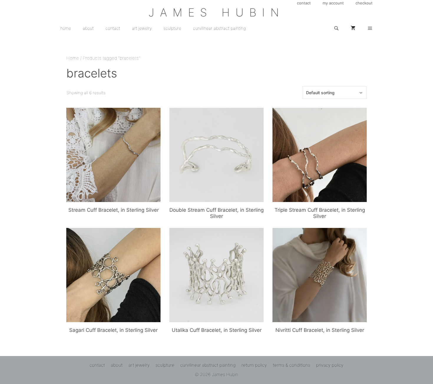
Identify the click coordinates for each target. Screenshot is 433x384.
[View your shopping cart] (353, 28)
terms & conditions (291, 365)
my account (333, 3)
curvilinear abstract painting (219, 28)
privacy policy (329, 365)
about (88, 28)
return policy (254, 365)
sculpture (172, 28)
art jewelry (142, 28)
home (65, 28)
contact (304, 3)
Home (72, 58)
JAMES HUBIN (216, 12)
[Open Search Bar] (336, 28)
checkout (364, 3)
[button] (370, 28)
